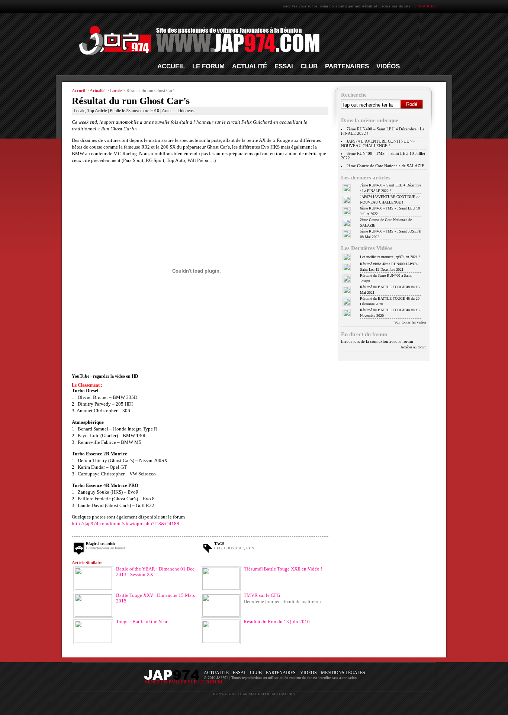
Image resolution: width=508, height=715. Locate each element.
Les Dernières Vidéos (366, 248)
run (250, 548)
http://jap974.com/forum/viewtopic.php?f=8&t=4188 (125, 523)
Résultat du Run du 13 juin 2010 (277, 621)
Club (309, 66)
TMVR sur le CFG (262, 595)
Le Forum (208, 66)
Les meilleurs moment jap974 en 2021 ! (390, 257)
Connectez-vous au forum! (105, 548)
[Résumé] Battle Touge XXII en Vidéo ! (283, 569)
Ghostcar (234, 548)
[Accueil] (196, 59)
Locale (116, 90)
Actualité (249, 66)
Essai (283, 66)
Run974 (219, 694)
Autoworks (283, 694)
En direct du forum (364, 334)
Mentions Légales (343, 672)
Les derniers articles (365, 177)
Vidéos (388, 66)
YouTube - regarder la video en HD (105, 376)
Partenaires (347, 66)
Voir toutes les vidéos (410, 322)
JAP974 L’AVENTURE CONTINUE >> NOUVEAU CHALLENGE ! (378, 143)
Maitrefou (259, 694)
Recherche (354, 94)
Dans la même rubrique (369, 120)
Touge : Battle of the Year (141, 621)
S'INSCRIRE (425, 6)
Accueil (171, 66)
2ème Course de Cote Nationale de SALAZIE (385, 165)
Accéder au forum (414, 347)
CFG (218, 548)
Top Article (97, 110)
